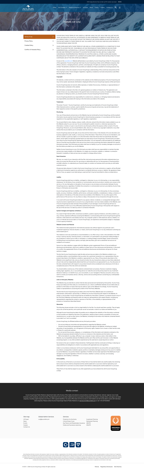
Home (54, 7)
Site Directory (118, 466)
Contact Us (109, 7)
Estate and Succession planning (72, 425)
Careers (102, 7)
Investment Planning (92, 419)
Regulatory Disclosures (106, 466)
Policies (97, 466)
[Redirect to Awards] (116, 423)
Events (96, 7)
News (91, 7)
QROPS (88, 423)
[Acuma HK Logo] (28, 7)
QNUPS (88, 425)
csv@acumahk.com (43, 419)
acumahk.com (68, 61)
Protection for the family (70, 419)
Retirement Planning (92, 421)
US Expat (85, 7)
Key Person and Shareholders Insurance (74, 423)
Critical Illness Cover (68, 421)
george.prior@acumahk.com (88, 400)
